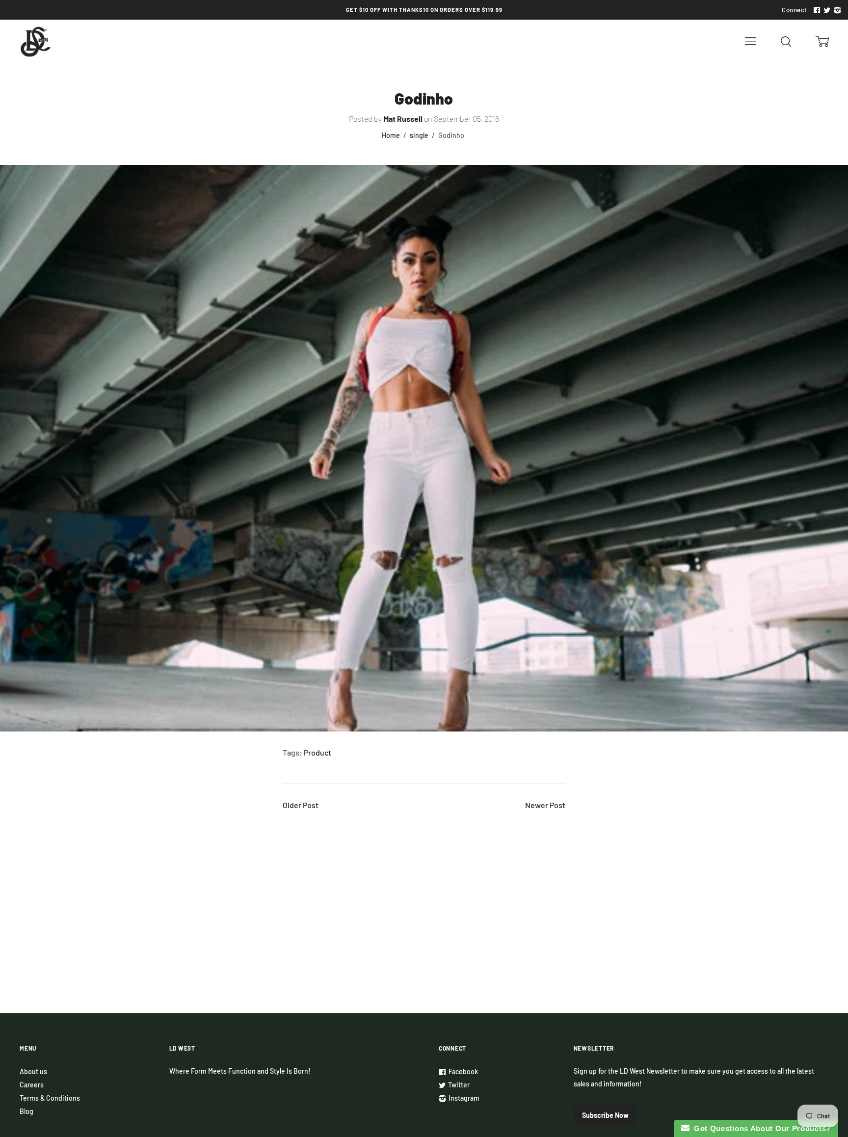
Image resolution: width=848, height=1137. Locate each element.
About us (33, 1071)
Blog (26, 1111)
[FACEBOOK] (815, 10)
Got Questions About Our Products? (760, 1128)
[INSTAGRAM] (836, 10)
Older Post (300, 805)
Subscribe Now (605, 1115)
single (419, 135)
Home (391, 135)
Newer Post (545, 805)
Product (317, 752)
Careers (32, 1085)
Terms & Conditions (50, 1098)
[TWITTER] (826, 10)
